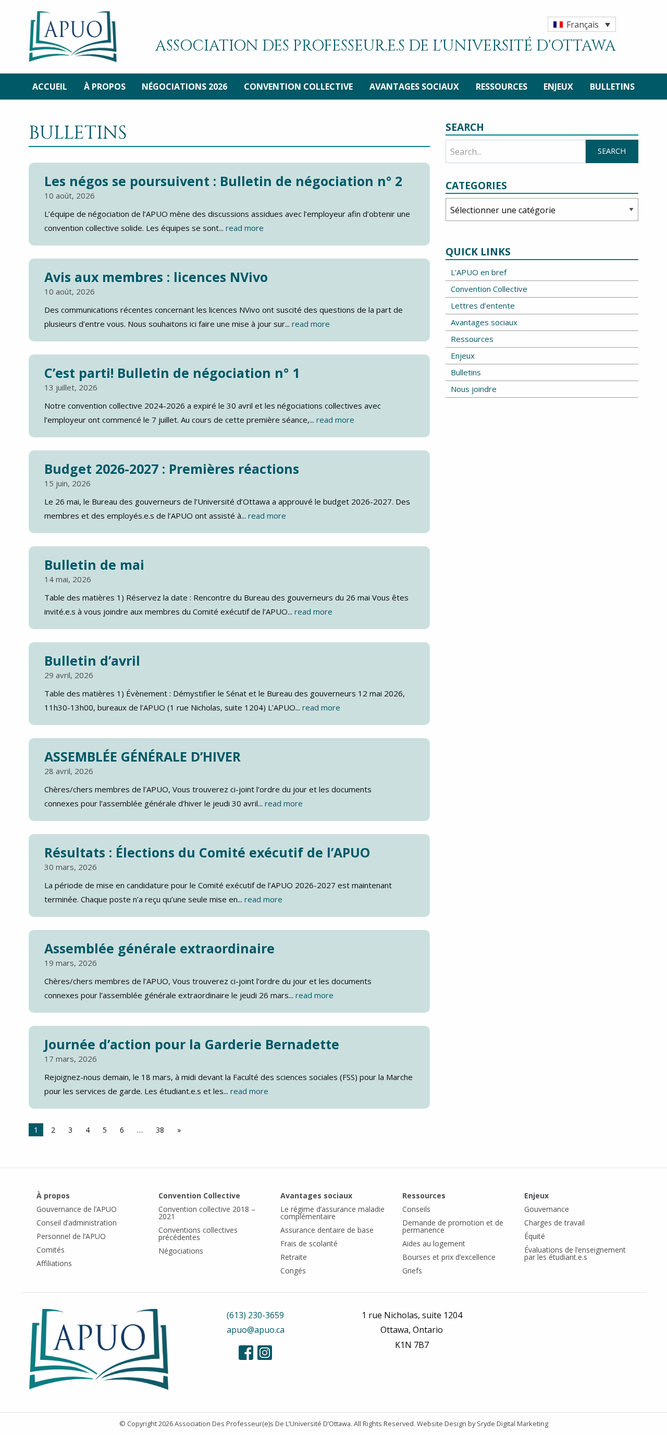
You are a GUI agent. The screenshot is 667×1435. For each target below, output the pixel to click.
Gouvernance (546, 1209)
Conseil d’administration (76, 1223)
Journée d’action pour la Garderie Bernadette (191, 1044)
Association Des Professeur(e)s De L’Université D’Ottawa (263, 1423)
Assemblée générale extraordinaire (159, 948)
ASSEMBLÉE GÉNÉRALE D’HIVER (142, 756)
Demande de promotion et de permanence (452, 1226)
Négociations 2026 (184, 86)
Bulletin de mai (94, 564)
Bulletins (612, 86)
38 (160, 1130)
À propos (105, 86)
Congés (293, 1270)
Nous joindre (474, 389)
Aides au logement (433, 1243)
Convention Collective (298, 86)
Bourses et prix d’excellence (449, 1257)
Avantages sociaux (414, 86)
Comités (50, 1250)
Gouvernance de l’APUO (76, 1209)
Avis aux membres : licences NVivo (156, 277)
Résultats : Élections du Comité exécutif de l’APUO (207, 852)
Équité (534, 1236)
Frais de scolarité (309, 1243)
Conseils (416, 1209)
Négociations (180, 1251)
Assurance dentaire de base (327, 1230)
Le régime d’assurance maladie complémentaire (332, 1212)
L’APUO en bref (479, 272)
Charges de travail (554, 1223)
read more (245, 228)
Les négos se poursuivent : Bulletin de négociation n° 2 (223, 181)
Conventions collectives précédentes (198, 1233)
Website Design (441, 1423)
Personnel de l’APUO (71, 1236)
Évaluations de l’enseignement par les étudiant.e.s (575, 1253)
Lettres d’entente (483, 305)
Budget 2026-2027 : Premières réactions (171, 468)
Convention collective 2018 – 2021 (206, 1212)
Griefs (412, 1270)
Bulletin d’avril (92, 660)
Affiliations (54, 1263)
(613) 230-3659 (255, 1315)
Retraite (293, 1257)
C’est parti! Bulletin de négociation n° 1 (172, 373)
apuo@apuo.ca (256, 1329)
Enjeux (558, 86)
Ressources (501, 86)
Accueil (49, 86)
